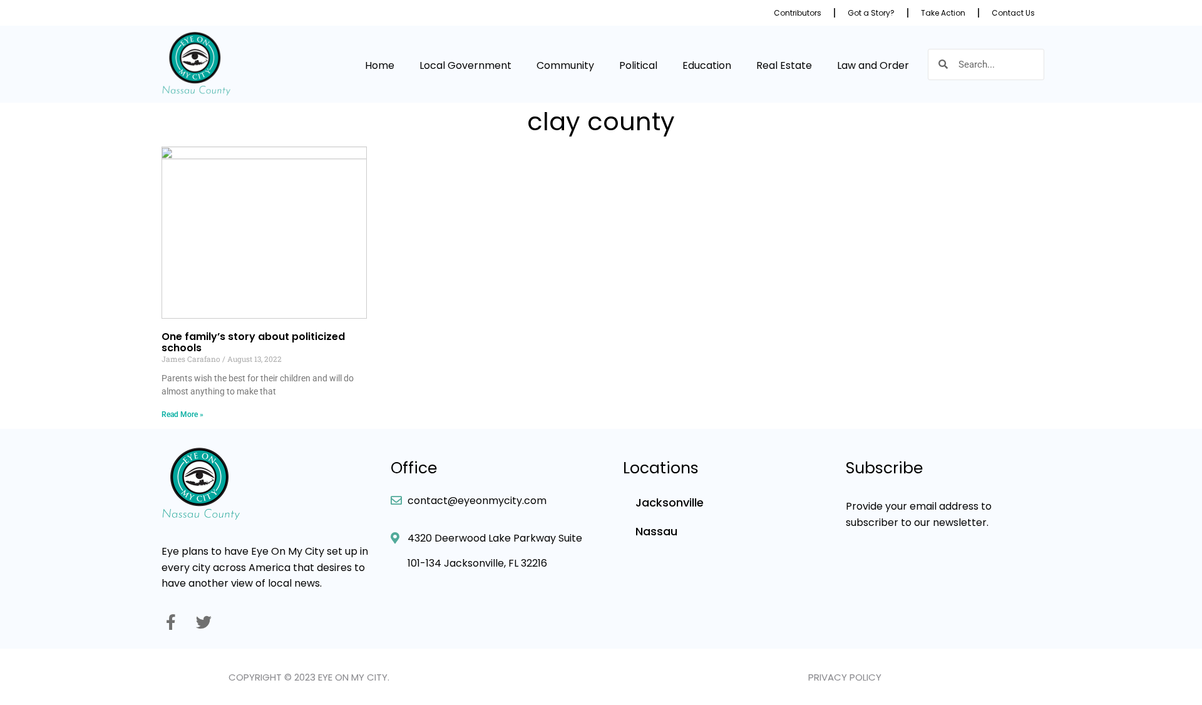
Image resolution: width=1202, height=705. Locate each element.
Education (706, 65)
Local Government (465, 65)
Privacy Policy (844, 677)
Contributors (797, 13)
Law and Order (873, 65)
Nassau (656, 531)
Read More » (182, 414)
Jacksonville (669, 502)
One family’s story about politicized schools (253, 342)
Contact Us (1013, 13)
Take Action (943, 13)
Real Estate (784, 65)
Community (565, 65)
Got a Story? (871, 13)
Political (638, 65)
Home (379, 65)
